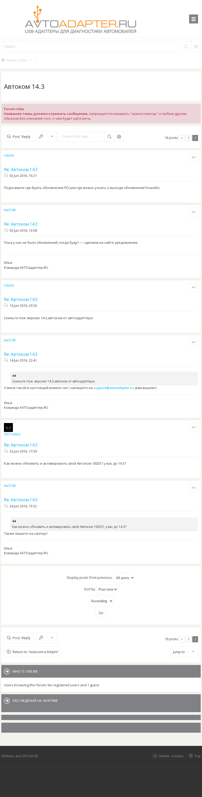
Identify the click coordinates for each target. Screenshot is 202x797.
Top (198, 755)
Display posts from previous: (90, 577)
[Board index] (101, 19)
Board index (17, 60)
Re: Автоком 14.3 (21, 169)
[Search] (186, 46)
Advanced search (119, 137)
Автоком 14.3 (24, 86)
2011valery (12, 434)
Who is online (25, 671)
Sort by (90, 588)
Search (109, 137)
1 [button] (189, 138)
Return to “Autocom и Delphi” (36, 651)
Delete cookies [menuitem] (171, 755)
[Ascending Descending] (101, 601)
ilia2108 (10, 210)
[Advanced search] (195, 46)
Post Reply (22, 136)
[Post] (6, 175)
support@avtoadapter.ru (114, 387)
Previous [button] (182, 138)
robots (9, 155)
